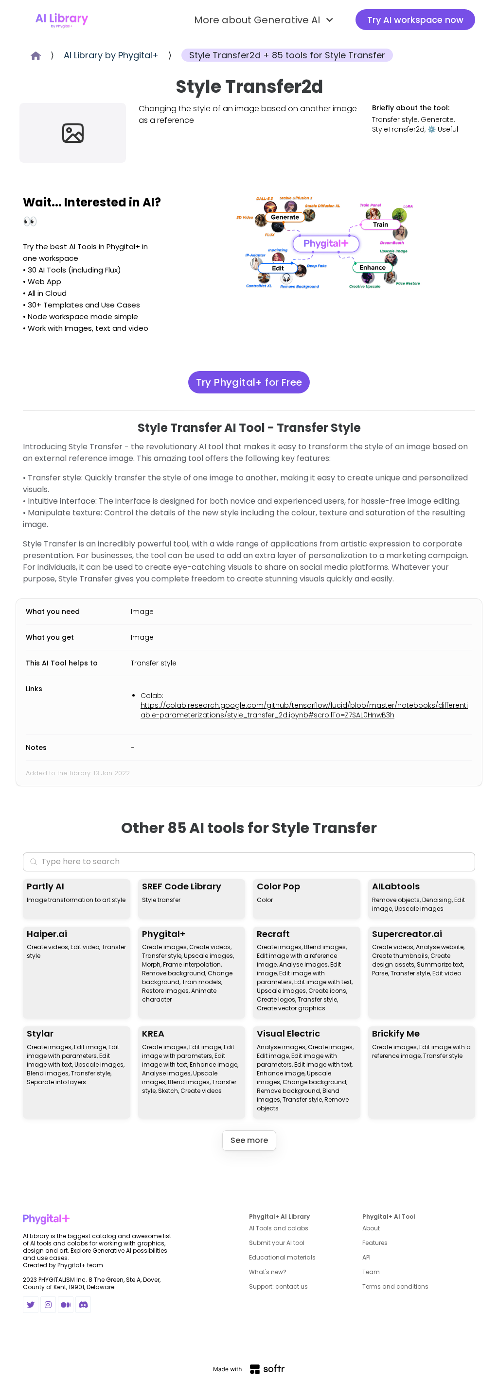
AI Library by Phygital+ (111, 55)
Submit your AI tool (276, 1243)
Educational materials (282, 1257)
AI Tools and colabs (278, 1228)
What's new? (267, 1272)
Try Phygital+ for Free (249, 382)
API (366, 1257)
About (371, 1228)
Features (375, 1243)
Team (371, 1272)
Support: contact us (278, 1286)
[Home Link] (62, 20)
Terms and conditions (395, 1286)
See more (249, 1140)
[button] (265, 20)
